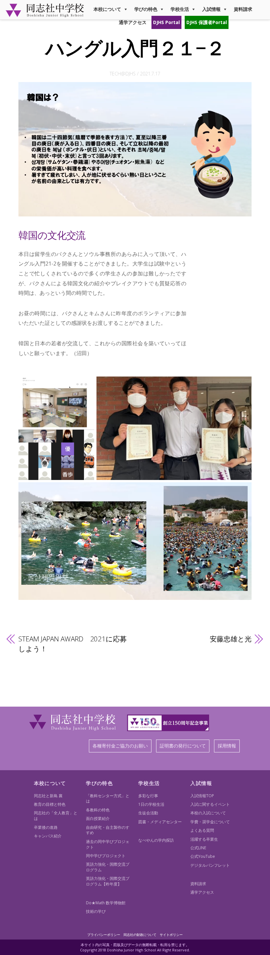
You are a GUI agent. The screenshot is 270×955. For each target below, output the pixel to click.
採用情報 (227, 746)
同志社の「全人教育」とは (55, 815)
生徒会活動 (148, 813)
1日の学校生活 (151, 804)
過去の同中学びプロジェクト (107, 844)
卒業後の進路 (46, 827)
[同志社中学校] (44, 14)
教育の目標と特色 (50, 804)
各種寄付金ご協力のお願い (120, 746)
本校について (107, 9)
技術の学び (96, 911)
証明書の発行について (183, 746)
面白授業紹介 (98, 818)
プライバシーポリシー (103, 934)
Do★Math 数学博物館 (105, 903)
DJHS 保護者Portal (206, 22)
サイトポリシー (171, 934)
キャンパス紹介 (48, 836)
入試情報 (211, 9)
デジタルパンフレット (210, 865)
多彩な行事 (148, 796)
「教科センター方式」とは (107, 798)
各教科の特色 (98, 810)
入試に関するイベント (210, 804)
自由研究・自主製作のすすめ (107, 830)
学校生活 (180, 9)
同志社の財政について (139, 934)
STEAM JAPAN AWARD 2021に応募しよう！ (72, 643)
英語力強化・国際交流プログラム (107, 867)
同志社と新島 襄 (48, 796)
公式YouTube (202, 856)
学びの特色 (145, 9)
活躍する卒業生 (204, 839)
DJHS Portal (166, 22)
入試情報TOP (202, 796)
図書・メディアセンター (160, 822)
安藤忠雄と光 (230, 638)
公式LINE (198, 848)
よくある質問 (202, 830)
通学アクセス (133, 22)
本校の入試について (208, 813)
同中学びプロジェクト (105, 855)
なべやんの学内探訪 (156, 840)
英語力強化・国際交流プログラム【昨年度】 (107, 881)
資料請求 (243, 9)
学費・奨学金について (210, 822)
